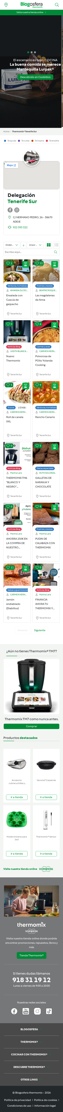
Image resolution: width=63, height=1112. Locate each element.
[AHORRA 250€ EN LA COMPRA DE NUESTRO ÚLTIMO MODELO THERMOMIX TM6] (17, 515)
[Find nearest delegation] (6, 5)
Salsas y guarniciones (18, 590)
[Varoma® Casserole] (46, 763)
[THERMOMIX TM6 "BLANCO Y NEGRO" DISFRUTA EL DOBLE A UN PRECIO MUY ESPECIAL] (17, 454)
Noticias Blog (14, 346)
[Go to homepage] (32, 5)
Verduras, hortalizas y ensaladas (23, 286)
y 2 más (22, 407)
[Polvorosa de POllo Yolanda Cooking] (46, 332)
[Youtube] (26, 1011)
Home (6, 131)
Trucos (11, 407)
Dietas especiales (45, 468)
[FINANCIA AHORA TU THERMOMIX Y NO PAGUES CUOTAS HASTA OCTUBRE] (46, 576)
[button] (57, 5)
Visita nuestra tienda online (29, 12)
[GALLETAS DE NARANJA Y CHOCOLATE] (46, 454)
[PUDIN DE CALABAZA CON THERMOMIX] (46, 515)
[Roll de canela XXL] (17, 393)
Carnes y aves (43, 346)
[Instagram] (37, 1011)
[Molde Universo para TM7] (17, 819)
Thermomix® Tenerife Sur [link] (24, 131)
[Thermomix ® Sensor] (46, 819)
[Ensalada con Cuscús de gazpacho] (17, 271)
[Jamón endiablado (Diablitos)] (17, 576)
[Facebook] (14, 1011)
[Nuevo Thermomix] (17, 332)
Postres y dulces (45, 286)
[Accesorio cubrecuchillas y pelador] (17, 763)
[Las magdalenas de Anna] (46, 271)
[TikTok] (49, 1011)
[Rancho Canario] (46, 393)
